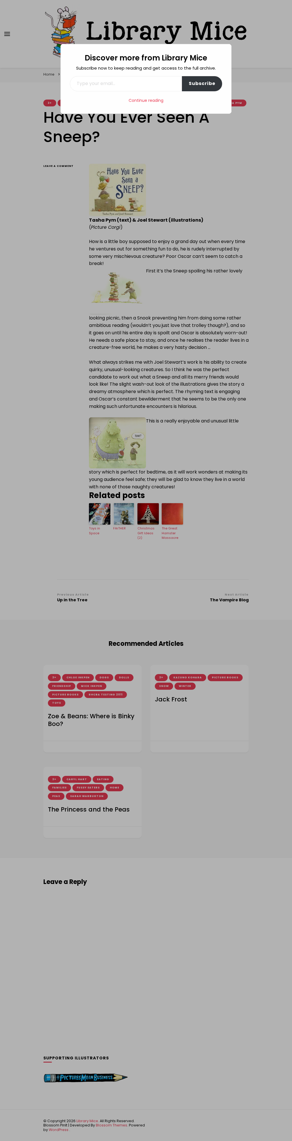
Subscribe (202, 83)
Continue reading (146, 100)
